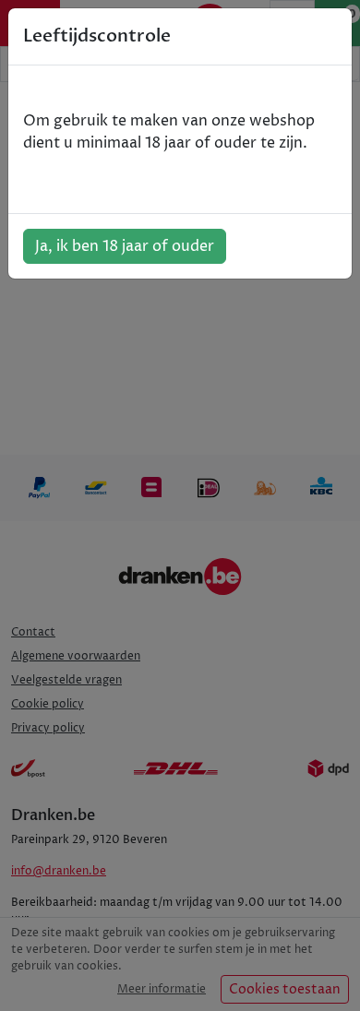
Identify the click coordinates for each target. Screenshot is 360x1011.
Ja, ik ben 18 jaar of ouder (124, 246)
